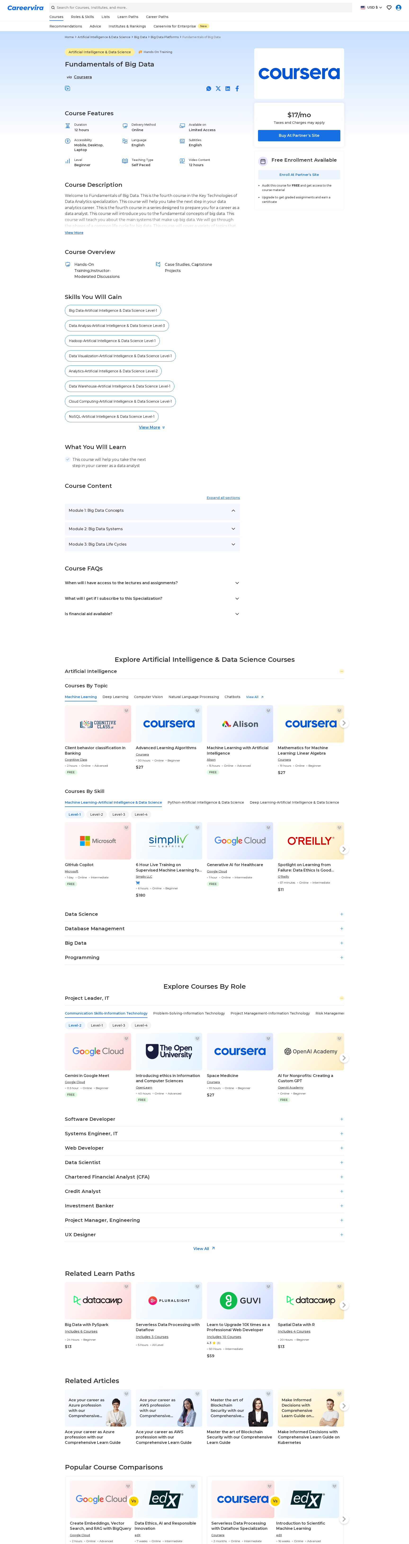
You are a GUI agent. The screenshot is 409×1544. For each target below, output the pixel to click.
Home (69, 37)
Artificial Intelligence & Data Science (104, 37)
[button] (68, 88)
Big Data (140, 37)
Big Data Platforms (165, 37)
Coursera (83, 77)
